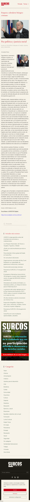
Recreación (7, 433)
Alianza (6, 373)
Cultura (6, 398)
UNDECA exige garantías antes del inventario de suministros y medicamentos (13, 239)
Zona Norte (7, 452)
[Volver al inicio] (5, 4)
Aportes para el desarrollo (11, 381)
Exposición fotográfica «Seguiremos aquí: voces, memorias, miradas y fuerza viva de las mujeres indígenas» (15, 304)
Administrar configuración (15, 497)
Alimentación (7, 376)
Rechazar (15, 493)
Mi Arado (6, 425)
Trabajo (6, 447)
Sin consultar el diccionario (11, 258)
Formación (7, 417)
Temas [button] (25, 4)
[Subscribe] (27, 472)
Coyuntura (6, 395)
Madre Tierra (7, 422)
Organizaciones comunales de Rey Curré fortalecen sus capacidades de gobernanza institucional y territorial (15, 262)
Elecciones (7, 411)
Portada (20, 4)
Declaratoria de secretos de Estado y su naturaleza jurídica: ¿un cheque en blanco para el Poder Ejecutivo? (15, 285)
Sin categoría (7, 441)
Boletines (6, 387)
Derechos (6, 403)
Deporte (6, 400)
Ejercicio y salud (8, 409)
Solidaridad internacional (11, 444)
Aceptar (15, 490)
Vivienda (6, 449)
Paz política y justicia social (14, 41)
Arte (5, 384)
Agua (5, 370)
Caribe (5, 389)
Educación (6, 406)
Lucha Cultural (8, 419)
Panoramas (7, 428)
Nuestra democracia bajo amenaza (13, 267)
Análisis (21, 45)
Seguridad (6, 438)
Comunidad (7, 392)
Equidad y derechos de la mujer (12, 414)
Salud (5, 436)
